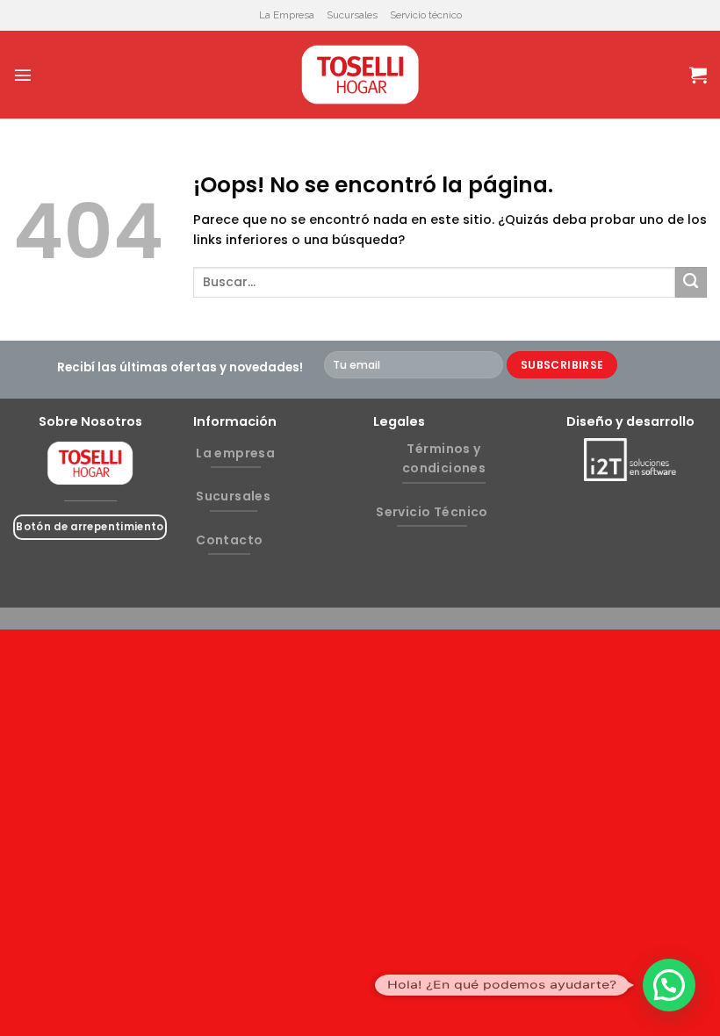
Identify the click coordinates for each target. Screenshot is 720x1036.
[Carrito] (698, 74)
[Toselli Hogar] (360, 74)
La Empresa (286, 15)
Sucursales (352, 15)
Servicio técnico (426, 15)
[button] (669, 985)
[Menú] (22, 74)
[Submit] (691, 283)
